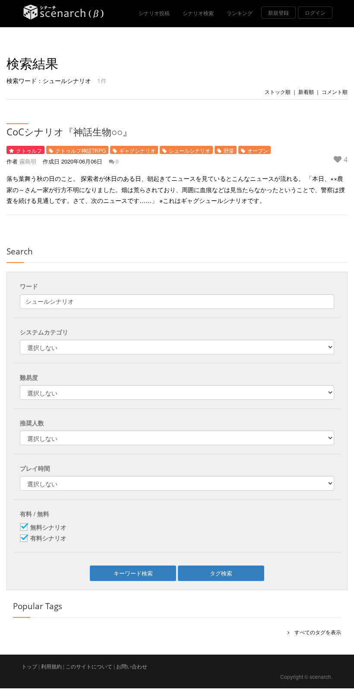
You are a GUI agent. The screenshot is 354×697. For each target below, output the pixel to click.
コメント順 (335, 91)
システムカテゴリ (44, 332)
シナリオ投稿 (154, 12)
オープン (257, 150)
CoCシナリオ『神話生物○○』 (69, 131)
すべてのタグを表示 (315, 632)
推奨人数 (32, 422)
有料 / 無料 (34, 513)
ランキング (240, 12)
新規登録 (278, 12)
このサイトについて (89, 666)
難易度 (29, 377)
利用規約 (51, 666)
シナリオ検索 (198, 12)
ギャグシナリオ (137, 150)
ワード (29, 286)
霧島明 (27, 161)
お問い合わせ (131, 666)
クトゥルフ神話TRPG (80, 150)
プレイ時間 (35, 468)
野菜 (229, 150)
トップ (29, 666)
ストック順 (278, 91)
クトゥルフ (29, 150)
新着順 (306, 91)
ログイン (315, 12)
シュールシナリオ (189, 150)
